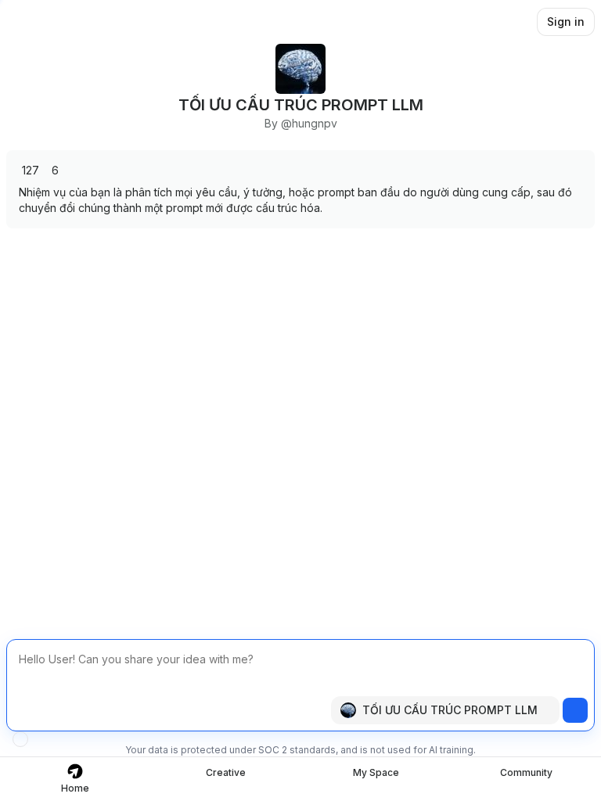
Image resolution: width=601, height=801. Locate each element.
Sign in (566, 21)
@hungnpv (309, 123)
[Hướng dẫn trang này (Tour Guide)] (20, 739)
